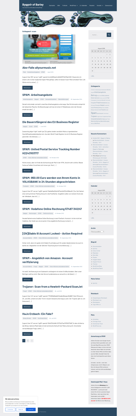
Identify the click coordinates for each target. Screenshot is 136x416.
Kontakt (99, 5)
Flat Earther (108, 100)
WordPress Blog (97, 266)
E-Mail (107, 98)
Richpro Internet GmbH (96, 109)
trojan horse (99, 116)
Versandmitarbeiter (51, 99)
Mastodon (95, 253)
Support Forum (97, 261)
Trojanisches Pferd (107, 116)
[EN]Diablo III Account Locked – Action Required (52, 233)
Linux (108, 102)
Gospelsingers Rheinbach (100, 298)
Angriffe (92, 92)
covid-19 (104, 98)
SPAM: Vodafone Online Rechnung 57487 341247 (52, 208)
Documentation (97, 246)
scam (107, 109)
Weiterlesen (27, 87)
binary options (105, 95)
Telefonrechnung (48, 213)
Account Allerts (27, 238)
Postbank (26, 186)
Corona (101, 98)
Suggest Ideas (97, 259)
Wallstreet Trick (106, 119)
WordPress (73, 5)
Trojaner (94, 116)
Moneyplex (97, 105)
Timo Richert (106, 113)
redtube (106, 107)
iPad (24, 72)
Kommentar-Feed (98, 323)
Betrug (94, 95)
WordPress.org (97, 326)
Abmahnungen (98, 89)
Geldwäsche (104, 102)
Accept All (30, 409)
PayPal (92, 107)
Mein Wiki (95, 255)
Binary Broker (27, 318)
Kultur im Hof (96, 250)
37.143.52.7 (93, 89)
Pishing (100, 107)
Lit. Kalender (83, 5)
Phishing (96, 107)
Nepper (36, 99)
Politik (103, 107)
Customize (10, 409)
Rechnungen (32, 213)
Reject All (20, 409)
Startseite (52, 5)
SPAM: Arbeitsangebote (37, 94)
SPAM (43, 72)
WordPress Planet (98, 268)
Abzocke (109, 89)
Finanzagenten (94, 100)
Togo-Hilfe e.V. (97, 304)
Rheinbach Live (97, 300)
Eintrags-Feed (97, 321)
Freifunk (64, 5)
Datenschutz (108, 5)
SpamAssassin (100, 113)
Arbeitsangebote (28, 99)
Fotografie (93, 102)
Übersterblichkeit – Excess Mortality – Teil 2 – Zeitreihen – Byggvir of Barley (101, 147)
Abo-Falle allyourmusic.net (39, 67)
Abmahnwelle (103, 89)
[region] (20, 404)
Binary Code (99, 95)
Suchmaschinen (42, 318)
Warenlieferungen (63, 99)
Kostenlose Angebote (33, 72)
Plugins (95, 257)
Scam (30, 126)
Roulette (91, 5)
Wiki (58, 5)
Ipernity (95, 248)
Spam (94, 112)
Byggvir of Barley (33, 4)
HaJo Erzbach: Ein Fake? (37, 313)
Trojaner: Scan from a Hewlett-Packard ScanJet (52, 286)
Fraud (35, 266)
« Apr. (92, 76)
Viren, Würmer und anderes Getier (37, 157)
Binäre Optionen (95, 98)
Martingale (93, 105)
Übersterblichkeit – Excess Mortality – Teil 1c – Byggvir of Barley (101, 162)
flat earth (103, 100)
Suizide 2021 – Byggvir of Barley (101, 138)
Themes (95, 264)
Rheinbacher (96, 302)
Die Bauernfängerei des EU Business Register (50, 122)
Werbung (92, 123)
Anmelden (96, 319)
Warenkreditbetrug (95, 121)
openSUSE (107, 105)
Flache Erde (99, 100)
